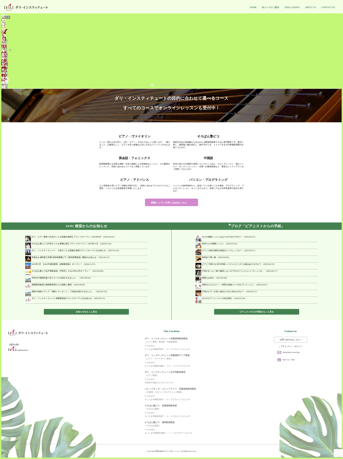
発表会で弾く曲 (216, 257)
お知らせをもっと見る (86, 312)
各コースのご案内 (270, 7)
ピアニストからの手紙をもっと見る (257, 312)
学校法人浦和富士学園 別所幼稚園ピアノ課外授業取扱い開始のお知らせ (71, 257)
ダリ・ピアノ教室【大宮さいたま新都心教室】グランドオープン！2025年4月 (74, 237)
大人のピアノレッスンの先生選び (224, 298)
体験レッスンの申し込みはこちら (169, 202)
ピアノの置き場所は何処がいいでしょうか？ (229, 250)
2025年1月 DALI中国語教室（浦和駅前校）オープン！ (64, 264)
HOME (253, 7)
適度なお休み (215, 278)
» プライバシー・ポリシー (291, 346)
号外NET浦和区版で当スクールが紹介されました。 (62, 278)
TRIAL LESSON (292, 7)
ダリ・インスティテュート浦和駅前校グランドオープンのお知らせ (69, 298)
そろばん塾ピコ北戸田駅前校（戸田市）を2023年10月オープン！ (68, 271)
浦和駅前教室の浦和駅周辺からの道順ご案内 (59, 285)
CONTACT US (328, 7)
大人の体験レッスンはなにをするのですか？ (229, 237)
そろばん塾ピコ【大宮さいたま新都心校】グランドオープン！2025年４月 (72, 244)
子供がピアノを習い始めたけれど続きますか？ (230, 291)
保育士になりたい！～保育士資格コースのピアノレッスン (235, 285)
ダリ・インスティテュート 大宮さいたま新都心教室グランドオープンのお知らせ (76, 250)
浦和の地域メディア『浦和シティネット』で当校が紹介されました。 (70, 291)
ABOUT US (310, 7)
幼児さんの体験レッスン (220, 244)
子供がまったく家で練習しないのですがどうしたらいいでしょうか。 (240, 271)
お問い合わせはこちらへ (291, 340)
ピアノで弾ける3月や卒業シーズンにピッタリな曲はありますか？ (239, 264)
